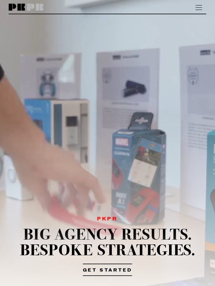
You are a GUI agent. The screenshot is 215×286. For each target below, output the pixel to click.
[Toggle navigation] (198, 7)
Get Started (107, 270)
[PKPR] (26, 7)
